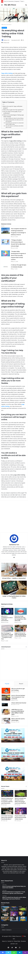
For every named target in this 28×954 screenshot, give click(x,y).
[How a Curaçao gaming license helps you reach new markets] (5, 908)
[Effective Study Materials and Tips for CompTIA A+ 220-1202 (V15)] (21, 611)
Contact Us (10, 941)
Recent (21, 683)
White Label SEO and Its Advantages (18, 719)
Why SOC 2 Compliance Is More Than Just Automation (7, 618)
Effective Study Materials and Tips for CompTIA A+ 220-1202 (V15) (21, 618)
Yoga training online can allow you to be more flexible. (14, 120)
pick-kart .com (14, 943)
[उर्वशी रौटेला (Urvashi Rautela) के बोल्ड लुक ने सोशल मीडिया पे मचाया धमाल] (6, 712)
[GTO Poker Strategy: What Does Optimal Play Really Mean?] (7, 811)
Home (4, 24)
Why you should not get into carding (18, 689)
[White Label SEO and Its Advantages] (6, 721)
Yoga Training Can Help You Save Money (14, 118)
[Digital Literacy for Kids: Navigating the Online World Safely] (21, 628)
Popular (7, 683)
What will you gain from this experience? (13, 109)
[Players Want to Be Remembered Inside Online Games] (21, 811)
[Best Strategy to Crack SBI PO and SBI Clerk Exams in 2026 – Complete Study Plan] (7, 628)
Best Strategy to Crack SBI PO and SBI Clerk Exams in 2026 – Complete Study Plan (7, 636)
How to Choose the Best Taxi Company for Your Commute (18, 697)
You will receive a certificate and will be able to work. (14, 126)
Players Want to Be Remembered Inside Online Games (20, 817)
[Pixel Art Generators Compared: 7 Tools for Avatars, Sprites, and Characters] (7, 793)
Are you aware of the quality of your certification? (12, 112)
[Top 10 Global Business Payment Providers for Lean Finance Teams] (23, 913)
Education (9, 24)
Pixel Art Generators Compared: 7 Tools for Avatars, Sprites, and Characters (7, 801)
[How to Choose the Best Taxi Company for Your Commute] (6, 697)
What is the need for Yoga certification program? (12, 107)
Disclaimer (23, 941)
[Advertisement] (14, 516)
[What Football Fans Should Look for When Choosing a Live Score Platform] (21, 793)
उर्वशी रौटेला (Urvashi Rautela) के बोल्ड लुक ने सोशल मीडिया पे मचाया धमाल (17, 712)
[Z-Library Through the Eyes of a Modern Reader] (5, 267)
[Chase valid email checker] (6, 705)
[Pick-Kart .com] (10, 5)
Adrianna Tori (6, 40)
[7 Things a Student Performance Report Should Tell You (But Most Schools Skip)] (5, 242)
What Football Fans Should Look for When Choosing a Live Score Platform (20, 801)
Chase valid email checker (18, 703)
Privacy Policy (17, 941)
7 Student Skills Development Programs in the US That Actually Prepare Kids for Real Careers (18, 255)
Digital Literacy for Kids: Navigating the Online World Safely (20, 634)
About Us (4, 941)
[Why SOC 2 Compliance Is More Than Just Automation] (7, 611)
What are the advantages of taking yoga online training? (13, 115)
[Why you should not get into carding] (6, 691)
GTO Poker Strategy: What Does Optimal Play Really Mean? (7, 817)
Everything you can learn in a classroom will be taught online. (15, 123)
